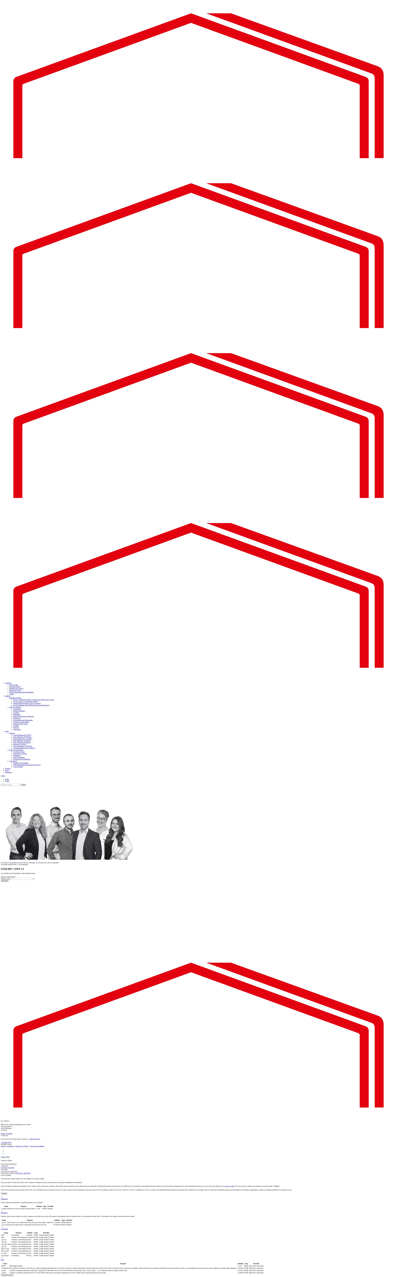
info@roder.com (35, 1139)
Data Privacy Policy (22, 1146)
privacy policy (230, 1186)
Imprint (3, 1146)
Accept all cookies (7, 1275)
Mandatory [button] (4, 1199)
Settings (4, 1193)
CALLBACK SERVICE (9, 1171)
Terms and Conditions (37, 1146)
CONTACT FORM (7, 1168)
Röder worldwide (6, 1133)
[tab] (198, 1198)
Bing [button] (2, 1260)
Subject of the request (8, 877)
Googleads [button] (4, 1229)
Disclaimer (10, 1146)
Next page (5, 881)
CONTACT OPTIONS (22, 1173)
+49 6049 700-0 (6, 1142)
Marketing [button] (4, 1213)
